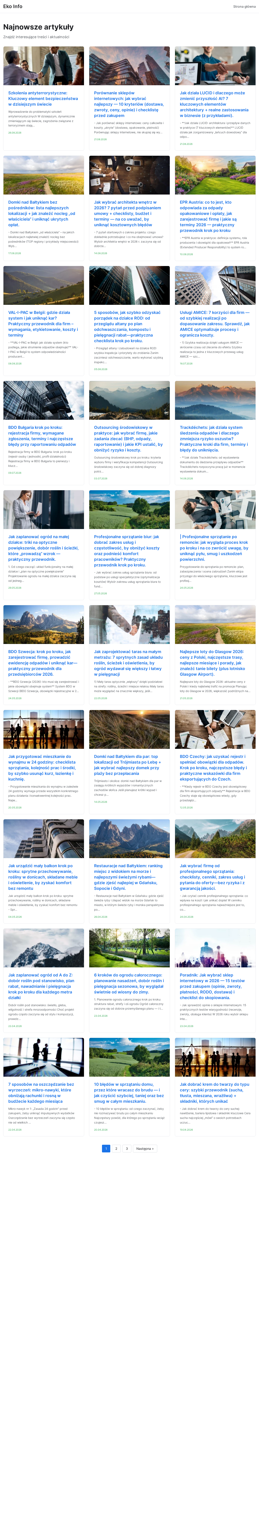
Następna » (145, 1149)
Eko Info (12, 6)
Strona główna (244, 6)
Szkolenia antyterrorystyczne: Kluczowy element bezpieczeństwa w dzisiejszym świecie (43, 98)
